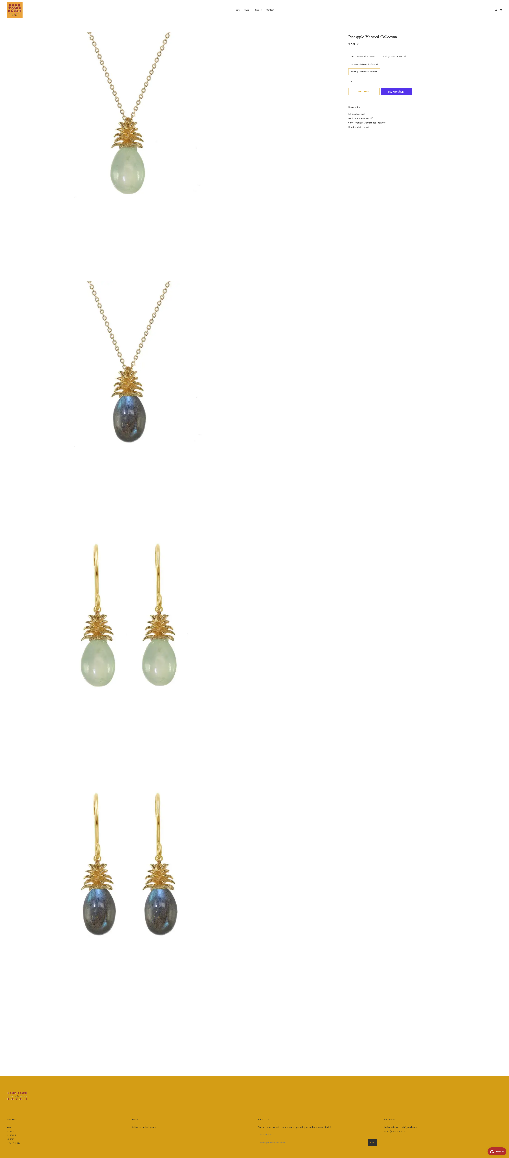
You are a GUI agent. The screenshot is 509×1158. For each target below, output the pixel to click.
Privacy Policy (13, 1143)
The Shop (11, 1131)
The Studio (11, 1135)
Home (9, 1127)
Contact (10, 1139)
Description (354, 107)
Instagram (150, 1127)
